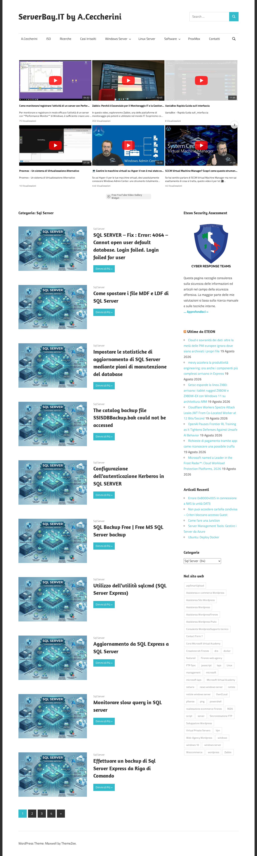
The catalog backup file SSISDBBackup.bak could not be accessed (129, 417)
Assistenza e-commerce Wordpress (205, 593)
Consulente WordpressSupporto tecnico (207, 629)
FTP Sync (191, 665)
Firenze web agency (211, 658)
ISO (48, 38)
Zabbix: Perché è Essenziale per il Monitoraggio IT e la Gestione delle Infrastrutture (128, 105)
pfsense (190, 701)
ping (202, 701)
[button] (22, 125)
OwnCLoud (221, 694)
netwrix (190, 687)
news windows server (211, 687)
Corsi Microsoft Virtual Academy (203, 643)
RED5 (230, 709)
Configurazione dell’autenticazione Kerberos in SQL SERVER (128, 476)
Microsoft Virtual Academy (221, 680)
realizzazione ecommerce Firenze (204, 709)
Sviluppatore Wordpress (199, 723)
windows (222, 738)
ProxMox (194, 38)
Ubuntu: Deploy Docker (203, 537)
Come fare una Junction (204, 520)
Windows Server (116, 38)
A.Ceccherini (29, 38)
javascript (206, 665)
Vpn (218, 730)
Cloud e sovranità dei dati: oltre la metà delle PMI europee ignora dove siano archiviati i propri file (209, 346)
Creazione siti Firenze (197, 651)
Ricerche (65, 38)
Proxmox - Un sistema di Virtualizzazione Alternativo (49, 170)
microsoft (211, 672)
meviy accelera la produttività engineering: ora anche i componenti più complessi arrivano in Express (211, 368)
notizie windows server (198, 694)
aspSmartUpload (195, 585)
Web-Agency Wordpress (199, 738)
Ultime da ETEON (201, 331)
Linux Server (146, 38)
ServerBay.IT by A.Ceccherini (70, 16)
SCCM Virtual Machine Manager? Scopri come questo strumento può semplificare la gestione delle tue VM (201, 170)
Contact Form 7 (194, 636)
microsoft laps (193, 680)
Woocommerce (194, 752)
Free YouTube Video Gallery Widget (127, 196)
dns (216, 651)
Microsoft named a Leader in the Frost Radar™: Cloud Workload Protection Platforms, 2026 (208, 463)
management (193, 672)
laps (219, 665)
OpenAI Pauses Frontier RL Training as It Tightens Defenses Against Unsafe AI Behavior (210, 430)
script (189, 716)
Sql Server (99, 229)
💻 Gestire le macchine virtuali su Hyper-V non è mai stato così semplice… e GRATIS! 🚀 (128, 170)
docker (227, 651)
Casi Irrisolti (88, 38)
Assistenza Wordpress (198, 607)
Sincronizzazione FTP (221, 716)
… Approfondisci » (196, 311)
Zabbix (227, 752)
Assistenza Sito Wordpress (200, 600)
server (201, 716)
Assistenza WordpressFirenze (202, 614)
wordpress (213, 752)
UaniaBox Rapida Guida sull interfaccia (187, 105)
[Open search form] (234, 38)
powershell (215, 701)
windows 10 (192, 745)
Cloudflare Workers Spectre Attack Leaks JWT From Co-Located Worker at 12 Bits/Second (210, 413)
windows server (212, 745)
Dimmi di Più (103, 269)
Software (170, 38)
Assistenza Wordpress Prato (201, 622)
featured (190, 658)
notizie (231, 687)
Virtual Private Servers (198, 730)
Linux (229, 665)
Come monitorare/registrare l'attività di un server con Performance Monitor (55, 105)
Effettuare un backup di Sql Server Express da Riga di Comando (124, 768)
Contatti (214, 38)
